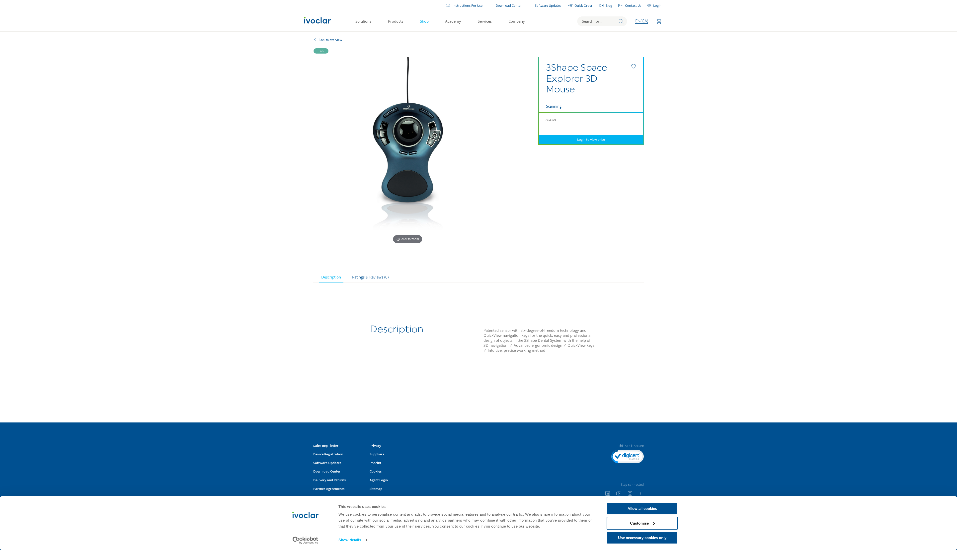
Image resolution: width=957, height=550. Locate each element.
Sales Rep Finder (325, 445)
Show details (349, 540)
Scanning (553, 106)
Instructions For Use (467, 5)
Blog (609, 5)
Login (657, 5)
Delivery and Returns (329, 480)
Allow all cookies (642, 508)
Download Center (509, 5)
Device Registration (328, 454)
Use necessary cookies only (642, 538)
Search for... (592, 21)
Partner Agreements (328, 488)
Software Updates (548, 5)
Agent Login (379, 480)
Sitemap (376, 488)
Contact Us (633, 5)
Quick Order (583, 5)
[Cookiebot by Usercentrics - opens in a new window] (305, 540)
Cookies (376, 471)
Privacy (375, 445)
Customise (639, 523)
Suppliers (377, 454)
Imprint (375, 463)
